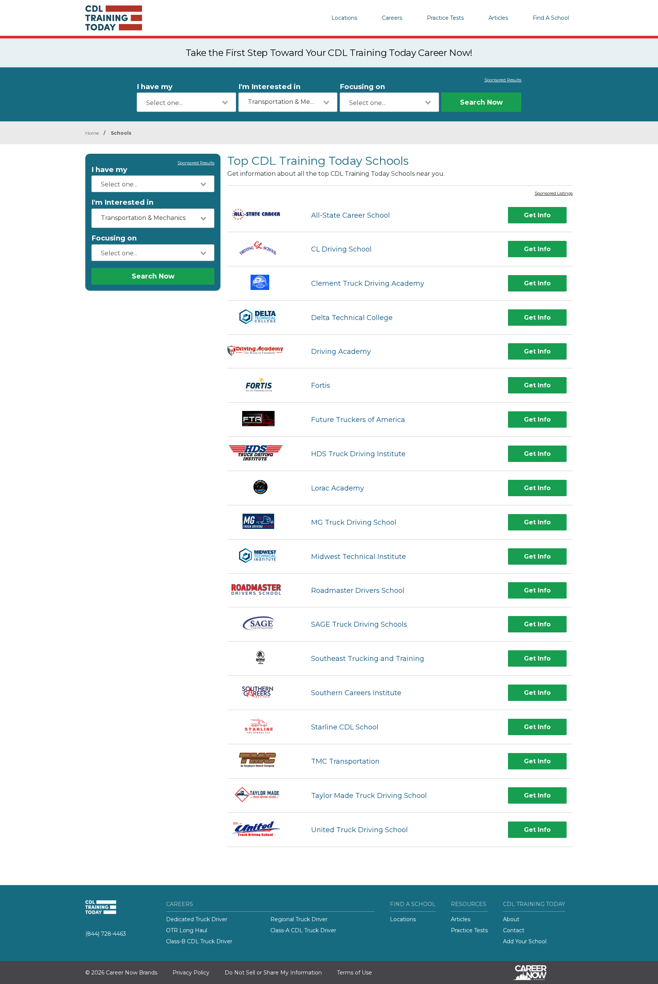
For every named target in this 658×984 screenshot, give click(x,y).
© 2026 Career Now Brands (121, 972)
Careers (392, 17)
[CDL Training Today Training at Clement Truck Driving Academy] (262, 283)
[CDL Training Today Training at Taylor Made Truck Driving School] (262, 795)
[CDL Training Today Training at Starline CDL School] (262, 727)
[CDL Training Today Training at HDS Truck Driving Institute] (262, 453)
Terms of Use (354, 972)
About (511, 919)
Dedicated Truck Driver (196, 919)
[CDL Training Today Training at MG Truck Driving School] (262, 522)
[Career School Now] (535, 972)
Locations (344, 17)
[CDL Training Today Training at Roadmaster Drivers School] (263, 590)
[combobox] (186, 102)
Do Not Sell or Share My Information (273, 972)
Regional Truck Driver (298, 919)
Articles (498, 17)
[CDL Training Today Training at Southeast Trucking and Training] (262, 658)
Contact (513, 930)
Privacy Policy (190, 972)
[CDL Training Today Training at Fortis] (262, 385)
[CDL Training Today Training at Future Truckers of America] (262, 419)
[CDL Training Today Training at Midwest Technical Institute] (262, 556)
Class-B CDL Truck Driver (199, 941)
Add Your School (524, 941)
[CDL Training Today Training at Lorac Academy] (262, 488)
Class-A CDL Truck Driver (303, 930)
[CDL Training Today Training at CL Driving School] (262, 249)
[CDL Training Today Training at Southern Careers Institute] (262, 692)
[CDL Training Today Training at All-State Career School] (263, 215)
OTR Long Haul (186, 930)
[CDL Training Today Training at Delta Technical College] (262, 317)
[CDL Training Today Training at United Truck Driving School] (262, 829)
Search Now (481, 102)
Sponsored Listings (554, 194)
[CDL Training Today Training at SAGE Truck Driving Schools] (262, 624)
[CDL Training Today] (123, 17)
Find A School (551, 17)
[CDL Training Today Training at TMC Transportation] (262, 761)
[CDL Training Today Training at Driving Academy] (262, 352)
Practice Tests (445, 17)
